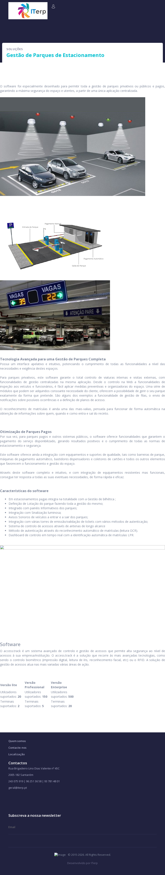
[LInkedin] (31, 799)
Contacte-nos (17, 748)
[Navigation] (10, 4)
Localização (16, 754)
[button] (54, 6)
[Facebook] (10, 799)
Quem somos (17, 741)
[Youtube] (17, 799)
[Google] (24, 799)
